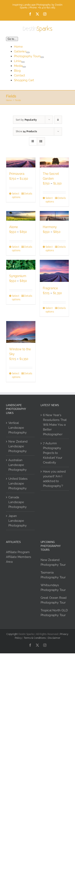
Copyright (12, 634)
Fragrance (50, 288)
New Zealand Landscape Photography (17, 446)
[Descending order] (58, 120)
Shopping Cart (24, 80)
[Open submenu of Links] (23, 62)
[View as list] (41, 141)
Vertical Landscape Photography (17, 427)
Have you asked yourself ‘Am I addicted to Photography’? (54, 479)
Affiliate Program (18, 552)
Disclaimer (54, 638)
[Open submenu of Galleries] (28, 52)
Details (28, 193)
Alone (13, 227)
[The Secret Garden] (54, 162)
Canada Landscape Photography (17, 502)
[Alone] (20, 216)
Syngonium (17, 276)
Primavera (16, 174)
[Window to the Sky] (20, 332)
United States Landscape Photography (18, 483)
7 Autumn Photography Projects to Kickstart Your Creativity (52, 453)
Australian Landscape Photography (17, 465)
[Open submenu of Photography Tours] (42, 57)
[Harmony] (54, 216)
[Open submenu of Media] (24, 66)
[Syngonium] (20, 265)
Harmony (50, 227)
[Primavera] (20, 162)
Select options (16, 195)
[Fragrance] (54, 271)
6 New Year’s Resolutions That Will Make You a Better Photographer (55, 424)
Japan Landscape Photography (17, 520)
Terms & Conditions (35, 638)
